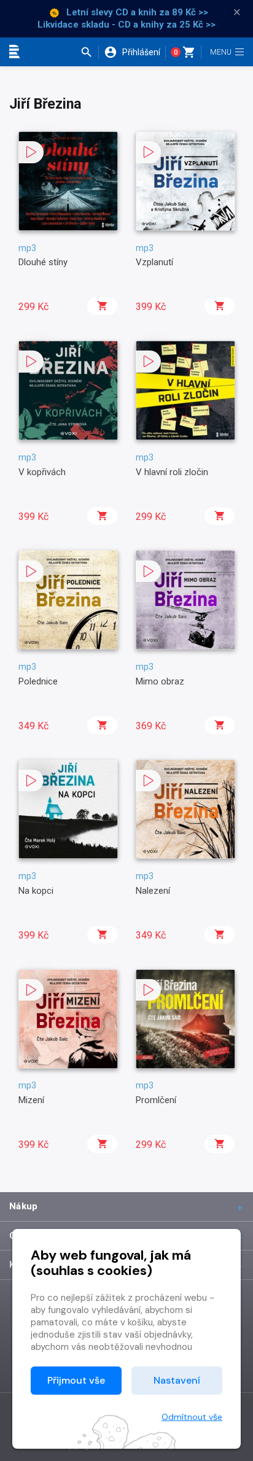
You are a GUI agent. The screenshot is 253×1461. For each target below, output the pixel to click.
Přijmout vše (76, 1380)
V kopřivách (42, 472)
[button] (89, 52)
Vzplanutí (154, 262)
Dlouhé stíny (43, 262)
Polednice (38, 681)
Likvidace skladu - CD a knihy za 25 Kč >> (126, 24)
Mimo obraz (160, 681)
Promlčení (156, 1100)
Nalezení (153, 890)
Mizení (31, 1100)
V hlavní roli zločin (172, 472)
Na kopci (35, 890)
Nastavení (177, 1380)
